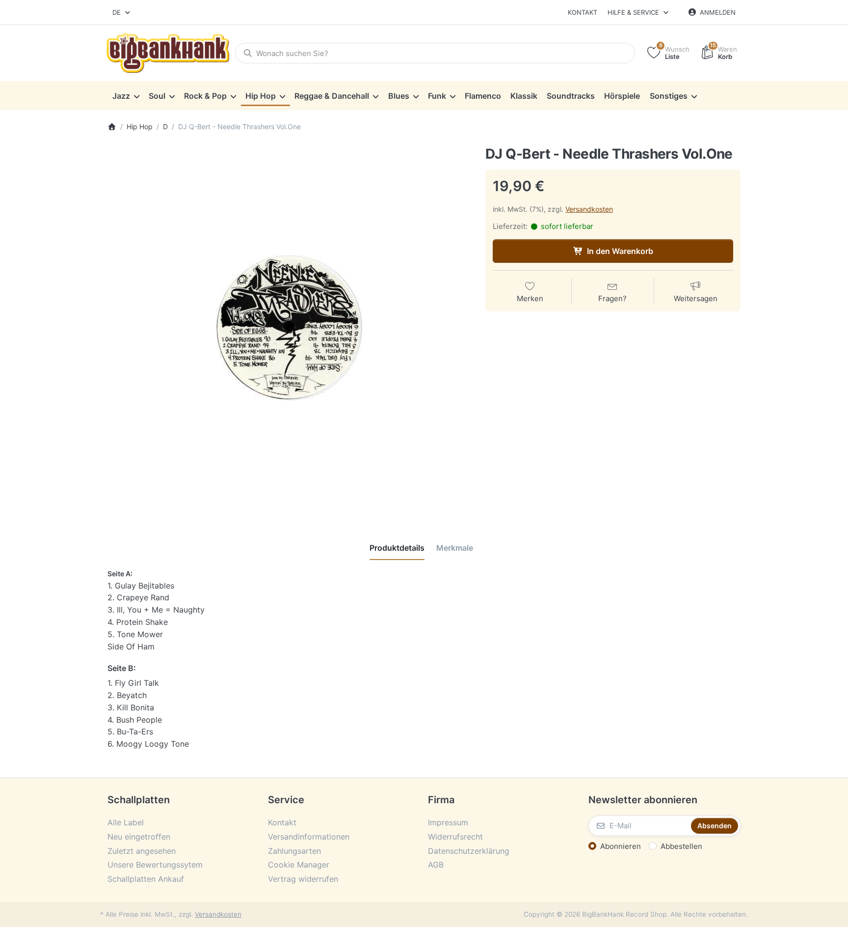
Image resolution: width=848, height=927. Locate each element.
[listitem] (289, 328)
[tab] (397, 547)
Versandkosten (589, 209)
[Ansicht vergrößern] (289, 328)
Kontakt (582, 12)
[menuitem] (125, 95)
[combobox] (121, 12)
